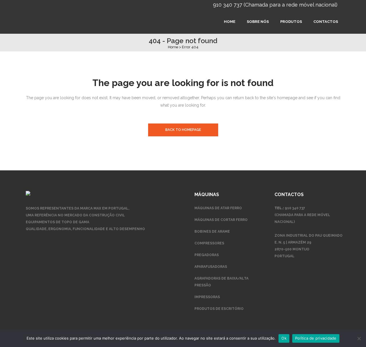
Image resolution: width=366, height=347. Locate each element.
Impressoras (207, 297)
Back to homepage (183, 130)
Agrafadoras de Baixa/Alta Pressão (221, 281)
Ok (284, 338)
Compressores (209, 243)
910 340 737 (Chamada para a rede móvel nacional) (275, 5)
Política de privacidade (316, 338)
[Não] (359, 338)
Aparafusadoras (210, 267)
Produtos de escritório (219, 309)
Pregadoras (206, 255)
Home (173, 47)
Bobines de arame (212, 232)
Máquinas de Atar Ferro (218, 208)
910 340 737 (295, 208)
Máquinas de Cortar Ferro (221, 220)
